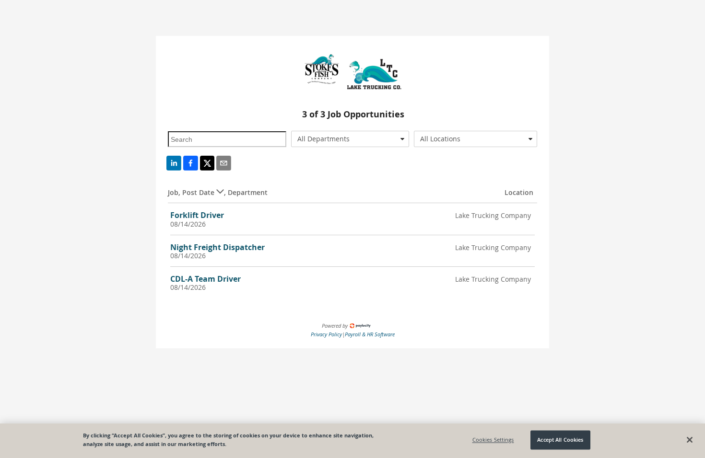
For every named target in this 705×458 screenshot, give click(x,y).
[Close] (689, 439)
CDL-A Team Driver (205, 279)
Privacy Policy (326, 334)
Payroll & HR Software (370, 334)
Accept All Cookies (560, 440)
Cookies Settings (493, 440)
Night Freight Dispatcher (217, 247)
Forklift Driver (197, 215)
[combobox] (350, 139)
